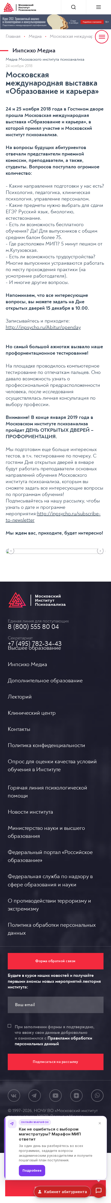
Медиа (35, 36)
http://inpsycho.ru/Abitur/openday (43, 327)
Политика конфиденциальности (46, 745)
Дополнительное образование (45, 680)
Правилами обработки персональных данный (53, 1040)
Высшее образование (34, 647)
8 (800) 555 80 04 (33, 626)
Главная (13, 36)
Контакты (19, 729)
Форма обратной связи (55, 961)
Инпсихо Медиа (34, 50)
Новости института (30, 811)
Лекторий (20, 696)
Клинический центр (32, 713)
